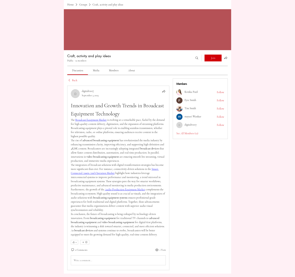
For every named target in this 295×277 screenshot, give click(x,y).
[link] (77, 70)
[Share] (164, 91)
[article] (118, 178)
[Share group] (226, 58)
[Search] (197, 58)
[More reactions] (84, 242)
